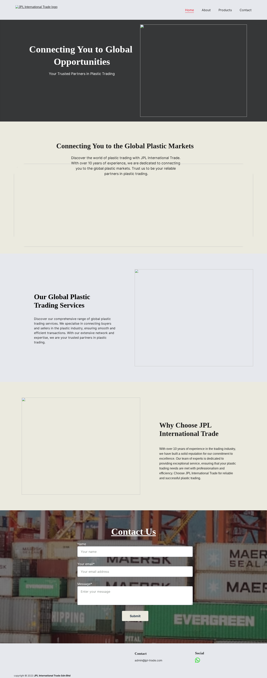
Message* (84, 584)
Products (225, 10)
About (206, 10)
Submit (135, 616)
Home (189, 10)
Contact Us (133, 531)
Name (81, 544)
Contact (246, 10)
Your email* (86, 564)
